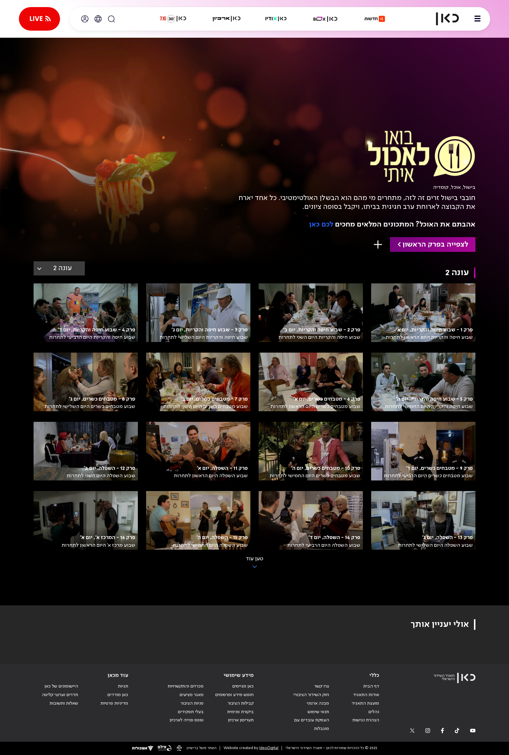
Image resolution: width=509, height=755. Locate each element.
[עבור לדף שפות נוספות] (98, 19)
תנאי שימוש (318, 712)
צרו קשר (321, 686)
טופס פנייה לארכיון (187, 720)
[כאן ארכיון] (226, 18)
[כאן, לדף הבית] (442, 19)
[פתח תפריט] (477, 19)
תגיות (123, 686)
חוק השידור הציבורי (311, 695)
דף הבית (371, 686)
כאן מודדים (117, 695)
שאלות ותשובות (63, 703)
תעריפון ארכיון (241, 720)
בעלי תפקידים (191, 712)
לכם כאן (321, 224)
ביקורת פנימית (240, 712)
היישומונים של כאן (61, 686)
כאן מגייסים (243, 686)
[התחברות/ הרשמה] (85, 19)
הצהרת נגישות (365, 720)
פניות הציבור (192, 703)
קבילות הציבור (241, 703)
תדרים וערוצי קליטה (60, 695)
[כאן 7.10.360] (172, 18)
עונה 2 (62, 268)
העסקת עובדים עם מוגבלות (311, 724)
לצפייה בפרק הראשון (435, 244)
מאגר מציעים (191, 695)
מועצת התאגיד (365, 703)
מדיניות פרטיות (114, 703)
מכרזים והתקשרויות (186, 686)
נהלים (373, 712)
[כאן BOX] (325, 18)
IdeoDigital (268, 748)
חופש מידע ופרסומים (234, 695)
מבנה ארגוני (318, 703)
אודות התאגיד (366, 695)
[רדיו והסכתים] (276, 18)
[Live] (39, 19)
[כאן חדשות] (375, 18)
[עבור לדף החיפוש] (111, 19)
